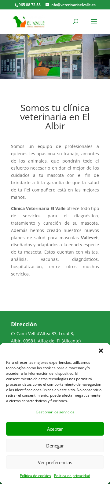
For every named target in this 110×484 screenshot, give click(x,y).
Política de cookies (35, 475)
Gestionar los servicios (55, 412)
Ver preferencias (55, 462)
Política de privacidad (72, 475)
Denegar (55, 446)
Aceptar (55, 429)
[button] (101, 351)
